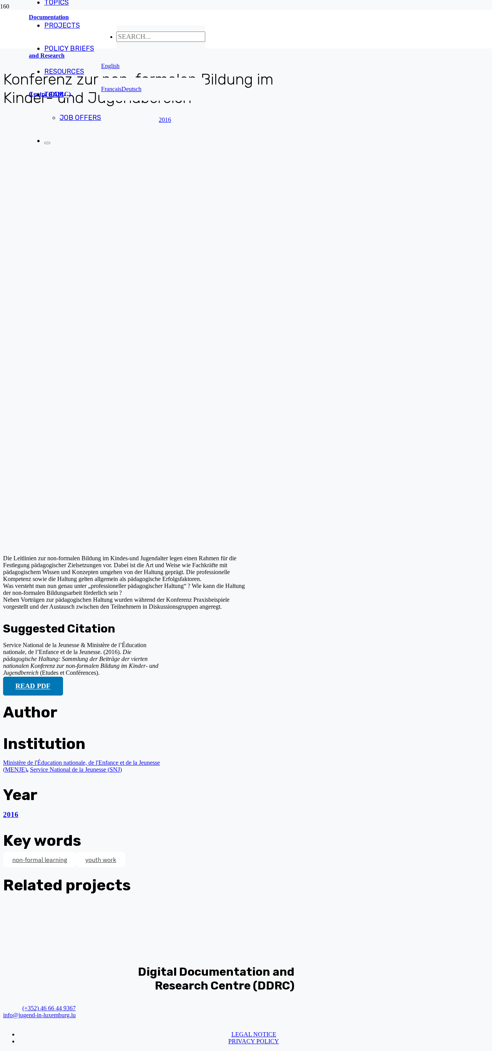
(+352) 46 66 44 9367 (49, 1008)
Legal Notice (253, 1034)
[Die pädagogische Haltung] (149, 545)
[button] (110, 66)
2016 (10, 814)
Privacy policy (253, 1041)
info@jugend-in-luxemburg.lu (39, 1015)
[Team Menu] (66, 97)
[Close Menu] (47, 143)
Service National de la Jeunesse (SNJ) (76, 769)
